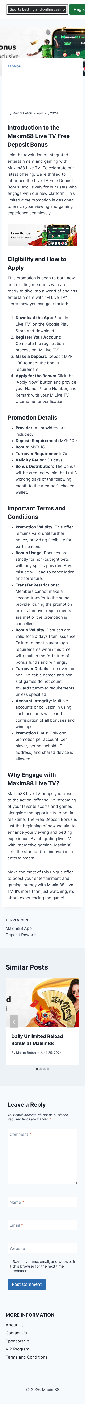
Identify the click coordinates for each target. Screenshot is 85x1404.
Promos (14, 66)
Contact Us (16, 1333)
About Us (15, 1325)
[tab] (37, 1069)
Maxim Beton (22, 113)
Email (16, 1225)
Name (17, 1202)
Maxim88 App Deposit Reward (21, 927)
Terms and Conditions (26, 1357)
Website (17, 1248)
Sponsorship (17, 1341)
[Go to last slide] (14, 1021)
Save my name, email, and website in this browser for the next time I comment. (44, 1266)
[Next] (71, 1021)
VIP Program (17, 1349)
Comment (20, 1134)
